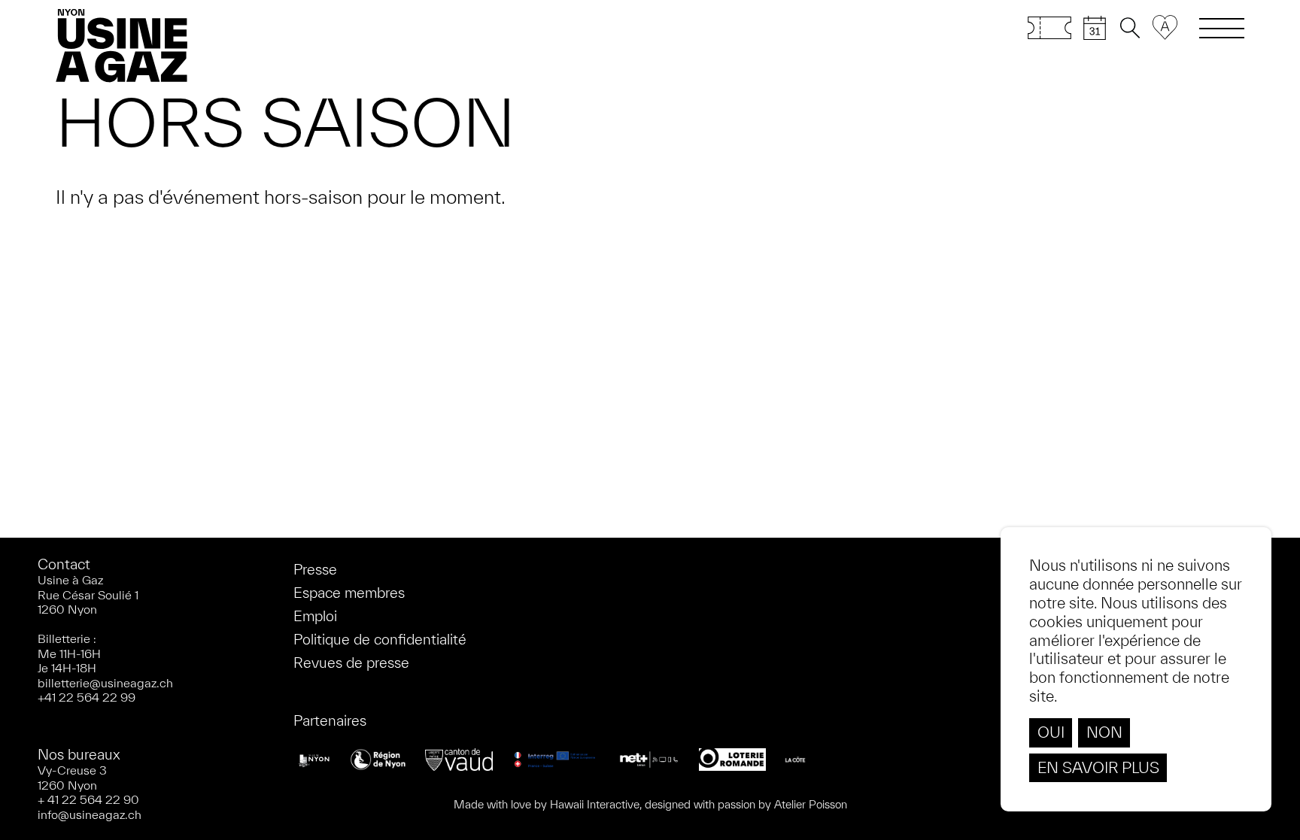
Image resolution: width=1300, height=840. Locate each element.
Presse (315, 569)
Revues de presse (351, 662)
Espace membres (349, 592)
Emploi (315, 616)
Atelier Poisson (810, 804)
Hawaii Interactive (594, 804)
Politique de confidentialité (379, 639)
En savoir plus (1098, 767)
